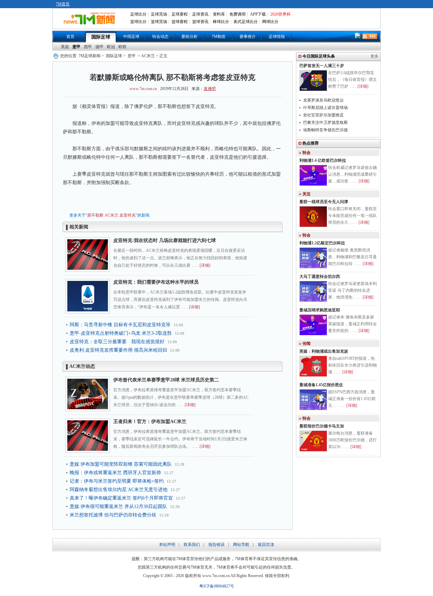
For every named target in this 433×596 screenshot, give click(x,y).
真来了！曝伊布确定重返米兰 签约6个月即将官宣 (121, 498)
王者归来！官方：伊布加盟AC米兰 (149, 421)
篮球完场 (159, 21)
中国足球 (131, 36)
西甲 (88, 46)
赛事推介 (248, 36)
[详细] (205, 265)
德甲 (99, 46)
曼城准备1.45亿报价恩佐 (321, 384)
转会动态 (160, 36)
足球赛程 (180, 14)
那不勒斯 (95, 215)
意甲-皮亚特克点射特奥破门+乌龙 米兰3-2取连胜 (121, 333)
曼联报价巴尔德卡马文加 (321, 426)
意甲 (76, 46)
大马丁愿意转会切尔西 (319, 276)
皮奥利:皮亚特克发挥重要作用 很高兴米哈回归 (118, 350)
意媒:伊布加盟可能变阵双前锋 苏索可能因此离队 (121, 464)
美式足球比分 (245, 21)
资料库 (219, 14)
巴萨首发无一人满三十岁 (321, 65)
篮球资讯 (200, 21)
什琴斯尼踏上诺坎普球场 (325, 107)
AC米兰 (111, 215)
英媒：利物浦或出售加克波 (323, 351)
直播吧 (210, 88)
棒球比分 (221, 21)
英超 (65, 46)
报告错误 (216, 544)
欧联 (122, 46)
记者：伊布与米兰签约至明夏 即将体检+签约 (117, 481)
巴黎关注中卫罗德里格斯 (325, 122)
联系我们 (192, 544)
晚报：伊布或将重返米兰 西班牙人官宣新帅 (115, 472)
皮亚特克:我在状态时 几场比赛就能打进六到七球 (164, 240)
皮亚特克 (127, 215)
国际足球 (100, 37)
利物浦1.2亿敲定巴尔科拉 (322, 243)
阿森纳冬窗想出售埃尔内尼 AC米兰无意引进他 (118, 489)
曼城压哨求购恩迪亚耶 (319, 310)
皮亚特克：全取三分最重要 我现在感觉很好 (117, 341)
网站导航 (241, 544)
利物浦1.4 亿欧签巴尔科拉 (322, 160)
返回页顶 (266, 544)
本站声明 (167, 544)
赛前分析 (189, 36)
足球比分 (138, 14)
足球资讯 (200, 14)
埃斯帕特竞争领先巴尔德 (325, 130)
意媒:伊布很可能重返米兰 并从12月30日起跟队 (118, 506)
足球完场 (159, 14)
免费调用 (237, 14)
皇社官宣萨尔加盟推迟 (323, 115)
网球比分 (270, 21)
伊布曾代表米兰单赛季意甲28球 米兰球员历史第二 (166, 379)
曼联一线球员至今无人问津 (323, 201)
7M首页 (63, 4)
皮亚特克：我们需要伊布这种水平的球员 (156, 282)
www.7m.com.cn (143, 88)
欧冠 (111, 46)
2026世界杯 (280, 14)
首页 (70, 36)
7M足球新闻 (89, 55)
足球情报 (277, 36)
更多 (374, 56)
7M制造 (219, 36)
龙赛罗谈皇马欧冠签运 (323, 100)
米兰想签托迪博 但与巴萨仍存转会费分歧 (113, 514)
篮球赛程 (180, 21)
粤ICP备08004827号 (216, 586)
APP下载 (258, 14)
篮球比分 (138, 21)
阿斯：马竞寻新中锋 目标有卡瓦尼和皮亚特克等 (120, 324)
